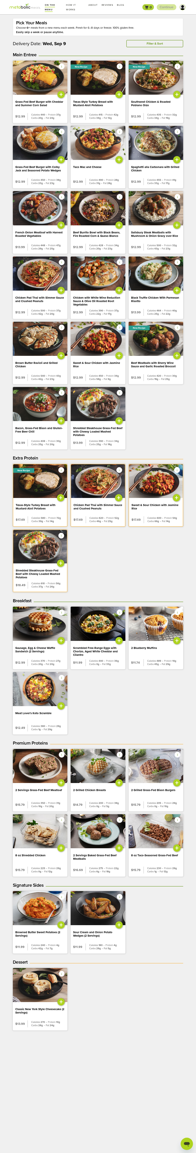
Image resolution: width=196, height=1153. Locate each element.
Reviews (107, 5)
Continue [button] (166, 7)
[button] (148, 7)
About (93, 5)
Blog (120, 5)
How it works (71, 7)
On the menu (50, 7)
